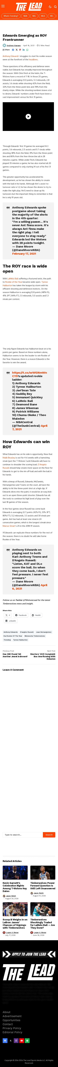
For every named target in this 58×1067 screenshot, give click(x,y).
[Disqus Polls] (29, 706)
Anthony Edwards (11, 56)
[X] (10, 1040)
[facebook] (5, 1040)
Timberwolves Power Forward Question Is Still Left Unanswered (42, 886)
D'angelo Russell (27, 632)
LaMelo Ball (13, 278)
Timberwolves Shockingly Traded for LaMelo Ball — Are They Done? (42, 923)
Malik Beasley (9, 457)
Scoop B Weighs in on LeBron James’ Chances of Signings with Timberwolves (15, 923)
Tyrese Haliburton (20, 640)
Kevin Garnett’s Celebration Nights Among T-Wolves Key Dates (15, 887)
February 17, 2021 (24, 253)
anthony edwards (11, 632)
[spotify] (27, 1040)
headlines (33, 59)
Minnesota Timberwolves (35, 636)
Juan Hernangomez (43, 632)
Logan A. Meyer (12, 933)
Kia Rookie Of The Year (13, 636)
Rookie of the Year (13, 282)
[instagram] (16, 1040)
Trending (7, 640)
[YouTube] (21, 1040)
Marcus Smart (9, 526)
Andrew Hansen (14, 45)
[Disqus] (29, 782)
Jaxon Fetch (11, 896)
